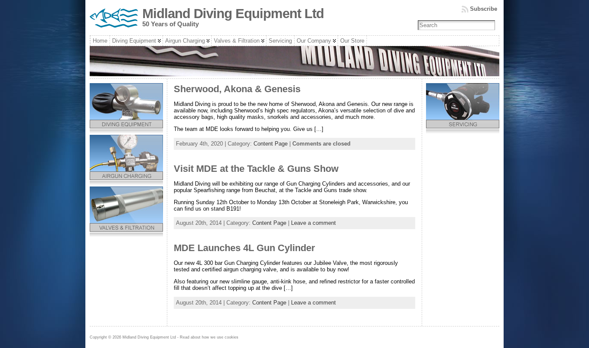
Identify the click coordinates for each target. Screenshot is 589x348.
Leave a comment (313, 223)
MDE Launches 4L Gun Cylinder (244, 247)
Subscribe (483, 9)
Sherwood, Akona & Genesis (237, 89)
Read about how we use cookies (209, 337)
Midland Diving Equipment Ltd (233, 13)
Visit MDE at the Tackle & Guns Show (256, 168)
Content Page (271, 143)
